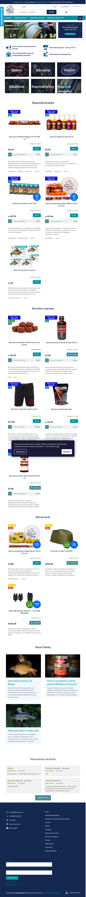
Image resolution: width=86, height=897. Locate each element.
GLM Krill (19, 171)
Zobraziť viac (42, 798)
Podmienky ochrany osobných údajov (56, 819)
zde (57, 446)
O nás (23, 7)
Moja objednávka (50, 851)
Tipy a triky (47, 847)
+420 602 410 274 (14, 816)
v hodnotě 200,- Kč (13, 298)
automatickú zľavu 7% (41, 2)
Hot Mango (10, 171)
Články (46, 826)
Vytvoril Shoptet (74, 892)
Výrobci (46, 822)
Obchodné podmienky (51, 815)
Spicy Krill (57, 171)
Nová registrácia (10, 882)
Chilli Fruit (28, 171)
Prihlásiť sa (11, 878)
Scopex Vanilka (22, 238)
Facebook (11, 820)
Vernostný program (50, 836)
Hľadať (50, 12)
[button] (7, 30)
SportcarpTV (12, 828)
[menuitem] (7, 18)
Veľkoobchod (48, 844)
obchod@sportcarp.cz (15, 812)
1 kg (14, 377)
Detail (36, 148)
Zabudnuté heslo (10, 884)
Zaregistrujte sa (17, 2)
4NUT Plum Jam (12, 579)
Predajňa (47, 829)
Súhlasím (66, 452)
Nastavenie (19, 452)
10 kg (9, 377)
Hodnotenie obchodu (42, 759)
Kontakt (47, 840)
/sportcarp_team (14, 824)
